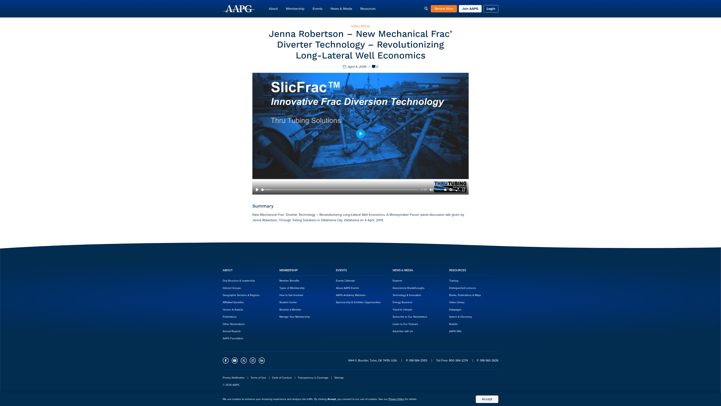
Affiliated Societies (233, 302)
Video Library (457, 302)
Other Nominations (234, 324)
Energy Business (402, 302)
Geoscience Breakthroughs (409, 288)
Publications (230, 317)
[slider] (340, 190)
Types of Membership (292, 288)
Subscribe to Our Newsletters (410, 317)
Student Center (288, 302)
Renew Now (444, 8)
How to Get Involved (291, 295)
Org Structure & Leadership (239, 281)
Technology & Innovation (407, 295)
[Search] (426, 9)
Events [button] (317, 8)
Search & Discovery (460, 317)
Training (453, 281)
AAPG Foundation (233, 338)
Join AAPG (470, 8)
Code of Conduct (282, 378)
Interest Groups (232, 288)
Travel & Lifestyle (402, 310)
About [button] (273, 8)
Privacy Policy (396, 399)
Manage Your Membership (294, 317)
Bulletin (453, 324)
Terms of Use (258, 378)
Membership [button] (295, 8)
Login (491, 8)
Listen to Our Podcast (405, 324)
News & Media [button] (341, 8)
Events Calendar (345, 281)
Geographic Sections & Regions (241, 295)
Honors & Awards (233, 310)
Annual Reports (232, 331)
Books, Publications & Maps (465, 295)
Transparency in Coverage (313, 378)
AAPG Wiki (455, 331)
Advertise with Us (403, 331)
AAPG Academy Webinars (351, 295)
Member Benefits (289, 281)
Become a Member (290, 310)
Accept (487, 399)
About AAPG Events (347, 288)
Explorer (397, 281)
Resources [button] (368, 8)
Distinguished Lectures (462, 288)
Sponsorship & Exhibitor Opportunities (358, 302)
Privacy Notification (234, 378)
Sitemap (339, 378)
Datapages (455, 310)
